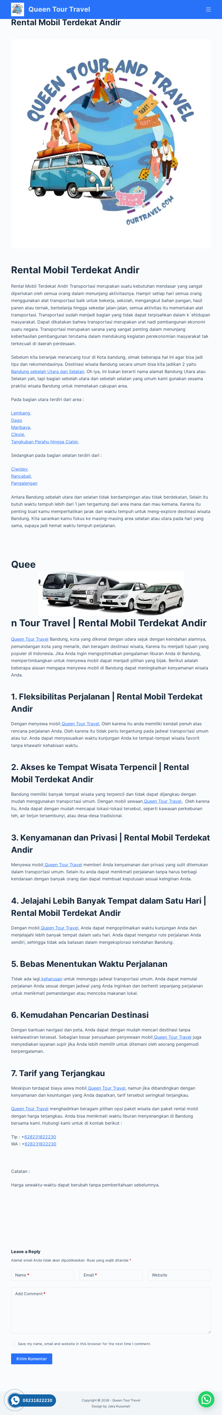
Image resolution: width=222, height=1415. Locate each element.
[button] (206, 1399)
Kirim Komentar (32, 1358)
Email (90, 1275)
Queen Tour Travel (59, 9)
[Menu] (208, 9)
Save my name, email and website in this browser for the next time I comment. (84, 1344)
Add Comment (30, 1293)
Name (22, 1275)
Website (159, 1275)
